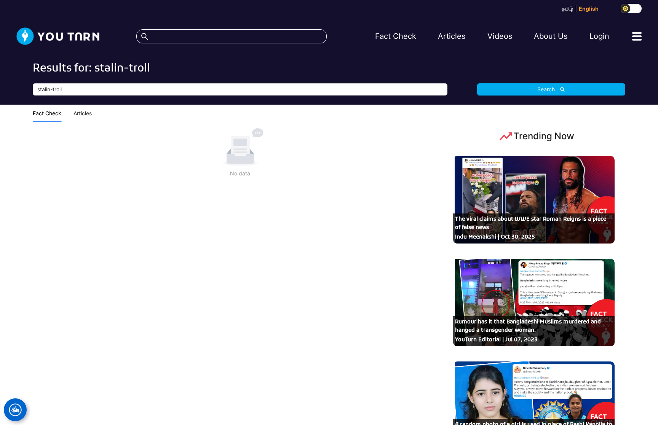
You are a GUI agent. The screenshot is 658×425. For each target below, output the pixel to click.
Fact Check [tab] (47, 113)
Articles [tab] (82, 113)
